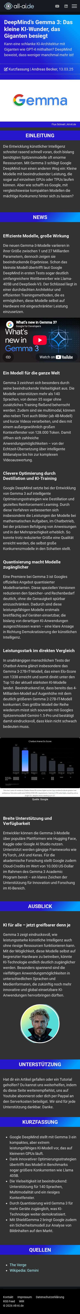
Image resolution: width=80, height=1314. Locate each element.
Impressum (24, 1297)
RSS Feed (9, 1301)
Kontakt (8, 1297)
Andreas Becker (44, 69)
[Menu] (74, 6)
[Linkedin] (66, 6)
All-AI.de (71, 124)
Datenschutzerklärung (50, 1297)
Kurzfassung (19, 69)
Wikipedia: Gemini (24, 1270)
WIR (21, 1301)
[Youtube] (57, 6)
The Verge (18, 1265)
